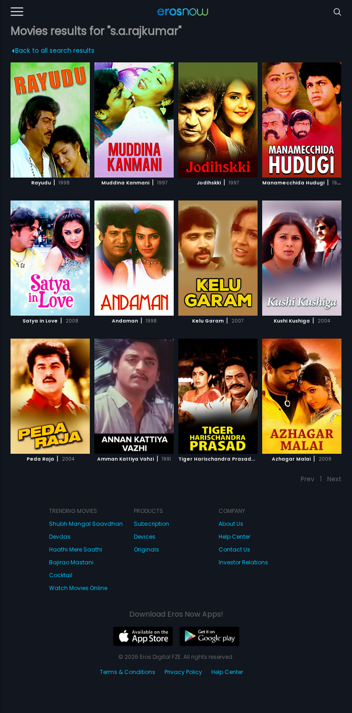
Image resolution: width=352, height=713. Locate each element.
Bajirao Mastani (71, 562)
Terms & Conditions (127, 672)
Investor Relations (243, 562)
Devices (144, 536)
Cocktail (60, 575)
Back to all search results (54, 50)
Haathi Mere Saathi (75, 549)
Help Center (234, 536)
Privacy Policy (183, 672)
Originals (146, 549)
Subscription (151, 524)
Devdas (60, 536)
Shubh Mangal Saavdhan (86, 524)
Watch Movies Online (78, 588)
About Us (231, 524)
